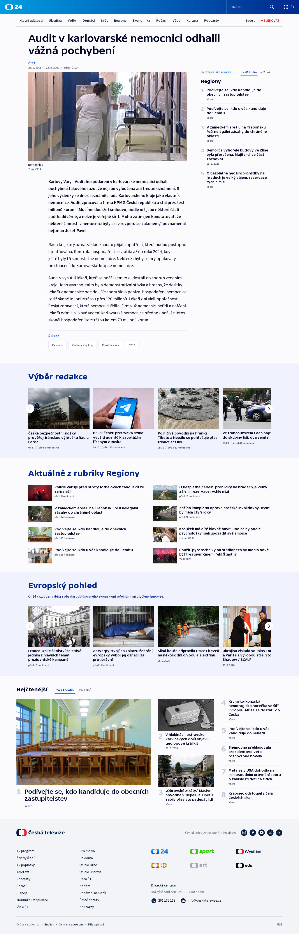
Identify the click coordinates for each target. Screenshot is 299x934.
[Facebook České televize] (252, 832)
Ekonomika (141, 20)
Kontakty (86, 907)
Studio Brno (88, 865)
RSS (280, 924)
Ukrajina (55, 20)
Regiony (120, 20)
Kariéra (84, 886)
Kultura (192, 20)
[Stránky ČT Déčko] (159, 865)
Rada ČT (85, 879)
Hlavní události (31, 20)
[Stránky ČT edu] (244, 865)
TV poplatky (25, 865)
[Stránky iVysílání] (249, 851)
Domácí (89, 20)
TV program (25, 851)
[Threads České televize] (279, 832)
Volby (72, 20)
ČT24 (31, 63)
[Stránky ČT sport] (202, 851)
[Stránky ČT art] (198, 865)
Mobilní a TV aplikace (32, 900)
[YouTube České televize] (261, 832)
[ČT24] (13, 7)
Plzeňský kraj (111, 345)
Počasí (161, 20)
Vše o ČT (22, 907)
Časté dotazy (89, 900)
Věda (176, 20)
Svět (104, 20)
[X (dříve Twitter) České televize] (270, 832)
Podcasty (211, 20)
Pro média (87, 851)
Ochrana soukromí (71, 924)
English (49, 924)
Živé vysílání (25, 858)
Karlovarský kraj (82, 345)
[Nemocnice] (107, 116)
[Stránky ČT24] (159, 851)
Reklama (86, 858)
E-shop (21, 893)
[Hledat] (272, 7)
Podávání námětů (92, 893)
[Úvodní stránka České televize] (40, 832)
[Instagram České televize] (244, 832)
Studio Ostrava (90, 872)
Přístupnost (96, 924)
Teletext (22, 872)
